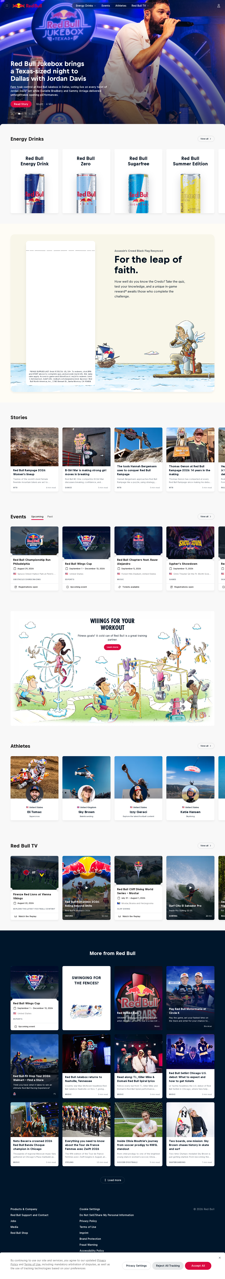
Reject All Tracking (168, 1265)
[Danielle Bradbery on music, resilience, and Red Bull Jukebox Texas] (29, 114)
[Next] (221, 181)
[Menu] (7, 6)
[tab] (37, 517)
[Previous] (4, 181)
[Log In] (218, 5)
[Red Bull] (27, 5)
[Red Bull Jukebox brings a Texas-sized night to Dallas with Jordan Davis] (18, 114)
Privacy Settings (136, 1265)
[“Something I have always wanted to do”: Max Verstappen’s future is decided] (24, 114)
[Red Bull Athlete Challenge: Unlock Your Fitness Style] (12, 114)
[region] (112, 1265)
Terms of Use (32, 1264)
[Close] (219, 1257)
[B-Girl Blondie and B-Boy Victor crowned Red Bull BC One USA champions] (15, 114)
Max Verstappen (50, 104)
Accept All (198, 1265)
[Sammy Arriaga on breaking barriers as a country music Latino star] (39, 114)
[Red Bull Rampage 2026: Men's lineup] (32, 114)
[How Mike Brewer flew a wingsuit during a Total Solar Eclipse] (36, 114)
